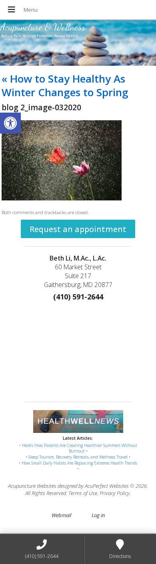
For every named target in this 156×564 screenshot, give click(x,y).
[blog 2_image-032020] (62, 198)
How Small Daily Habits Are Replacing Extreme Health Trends (79, 463)
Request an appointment (78, 229)
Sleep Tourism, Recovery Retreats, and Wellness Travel (78, 457)
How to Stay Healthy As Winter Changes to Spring (65, 85)
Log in (98, 515)
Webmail (61, 515)
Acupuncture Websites (32, 485)
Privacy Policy (115, 493)
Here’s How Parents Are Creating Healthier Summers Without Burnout (79, 448)
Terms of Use (82, 493)
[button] (10, 123)
